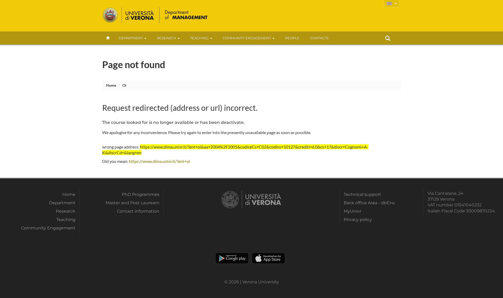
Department (131, 38)
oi (124, 85)
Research (166, 38)
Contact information (138, 211)
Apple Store (268, 258)
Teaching (199, 38)
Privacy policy (358, 219)
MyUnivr (352, 211)
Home (111, 85)
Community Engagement (247, 38)
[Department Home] (186, 15)
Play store (232, 258)
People (292, 38)
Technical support (362, 194)
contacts (319, 38)
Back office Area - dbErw (369, 202)
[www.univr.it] (128, 15)
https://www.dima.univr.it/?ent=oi (159, 161)
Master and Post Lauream (132, 202)
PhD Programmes (140, 194)
